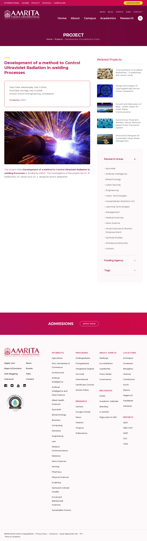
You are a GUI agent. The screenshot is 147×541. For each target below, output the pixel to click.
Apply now (9, 363)
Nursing (55, 466)
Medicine (56, 456)
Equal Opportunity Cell (69, 534)
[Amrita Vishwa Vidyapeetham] (21, 14)
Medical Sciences (115, 217)
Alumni (25, 3)
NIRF (125, 433)
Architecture (58, 372)
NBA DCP (128, 428)
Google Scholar (83, 412)
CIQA (125, 444)
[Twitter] (12, 385)
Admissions (133, 3)
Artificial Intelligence (116, 174)
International (11, 3)
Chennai (127, 374)
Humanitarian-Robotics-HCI (120, 201)
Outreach (9, 379)
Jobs (128, 12)
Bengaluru (128, 369)
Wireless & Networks (117, 243)
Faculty (36, 3)
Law (54, 441)
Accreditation (106, 363)
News (102, 12)
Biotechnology (113, 179)
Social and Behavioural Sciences (57, 501)
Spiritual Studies (114, 237)
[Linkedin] (24, 385)
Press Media (105, 374)
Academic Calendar (108, 401)
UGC (125, 438)
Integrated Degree (85, 369)
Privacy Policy (41, 534)
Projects (59, 39)
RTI (81, 534)
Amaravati (128, 363)
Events (119, 12)
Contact (138, 12)
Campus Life (60, 3)
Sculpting (56, 482)
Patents (79, 422)
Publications (81, 433)
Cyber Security (113, 185)
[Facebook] (5, 385)
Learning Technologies (118, 206)
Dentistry (56, 431)
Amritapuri (128, 358)
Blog (110, 12)
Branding (103, 406)
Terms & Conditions (12, 537)
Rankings (103, 358)
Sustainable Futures (61, 510)
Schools (46, 3)
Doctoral (80, 374)
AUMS (102, 396)
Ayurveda (110, 168)
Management (113, 212)
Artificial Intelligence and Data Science (59, 391)
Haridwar (127, 406)
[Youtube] (18, 385)
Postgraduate (82, 363)
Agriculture (57, 358)
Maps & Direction (13, 368)
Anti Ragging (11, 374)
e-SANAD (104, 412)
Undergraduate (83, 358)
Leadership (104, 369)
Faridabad (128, 400)
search (140, 18)
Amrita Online (82, 390)
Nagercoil (128, 395)
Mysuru (126, 390)
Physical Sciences (60, 477)
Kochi (126, 384)
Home (49, 39)
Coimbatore (129, 379)
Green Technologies (116, 195)
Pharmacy (56, 472)
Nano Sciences (59, 461)
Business (56, 420)
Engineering (112, 190)
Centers (110, 248)
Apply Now (89, 324)
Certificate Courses (85, 384)
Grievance (53, 534)
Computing (57, 425)
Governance (105, 379)
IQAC (125, 422)
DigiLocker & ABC (108, 417)
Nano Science (113, 223)
